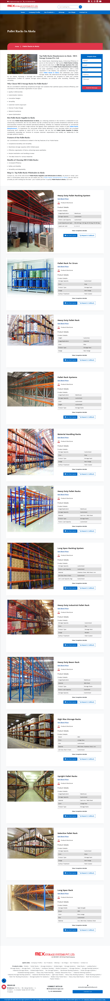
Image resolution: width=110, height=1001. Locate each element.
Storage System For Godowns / (40, 977)
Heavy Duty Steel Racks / (77, 977)
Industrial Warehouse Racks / (41, 974)
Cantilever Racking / (48, 968)
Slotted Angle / (58, 966)
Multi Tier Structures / (93, 977)
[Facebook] (89, 1)
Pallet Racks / (34, 966)
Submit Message (91, 88)
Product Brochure (67, 203)
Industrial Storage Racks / (21, 970)
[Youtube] (100, 1)
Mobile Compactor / (62, 968)
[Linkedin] (97, 1)
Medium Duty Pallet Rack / (59, 977)
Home (23, 12)
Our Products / (48, 963)
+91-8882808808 (29, 1)
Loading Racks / (92, 966)
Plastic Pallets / (55, 979)
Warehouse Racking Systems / (69, 970)
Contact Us (83, 12)
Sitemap (61, 12)
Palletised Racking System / (26, 972)
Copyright (7, 999)
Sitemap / (57, 963)
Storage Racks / (15, 968)
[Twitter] (92, 1)
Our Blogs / (65, 963)
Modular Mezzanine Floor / (63, 972)
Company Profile (34, 12)
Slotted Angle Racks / (37, 970)
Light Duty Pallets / (58, 974)
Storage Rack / (26, 968)
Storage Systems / (70, 966)
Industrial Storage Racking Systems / (19, 974)
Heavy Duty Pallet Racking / (45, 972)
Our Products (49, 12)
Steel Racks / (81, 966)
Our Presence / (75, 963)
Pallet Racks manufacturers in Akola (55, 177)
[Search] (80, 6)
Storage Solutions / (47, 966)
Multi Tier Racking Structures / (19, 977)
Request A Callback (87, 235)
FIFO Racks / (36, 968)
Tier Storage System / (52, 970)
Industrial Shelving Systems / (82, 972)
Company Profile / (37, 963)
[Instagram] (94, 1)
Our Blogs (71, 12)
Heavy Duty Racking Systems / (75, 974)
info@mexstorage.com (15, 1)
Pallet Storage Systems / (89, 970)
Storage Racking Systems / (90, 968)
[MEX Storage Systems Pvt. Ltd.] (55, 955)
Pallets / (26, 966)
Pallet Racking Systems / (94, 974)
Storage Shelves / (75, 968)
